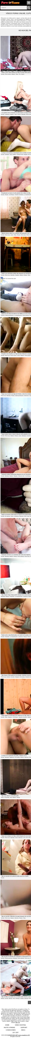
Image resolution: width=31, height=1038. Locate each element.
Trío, (20, 74)
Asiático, (14, 154)
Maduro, (13, 74)
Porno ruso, (7, 235)
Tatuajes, (16, 476)
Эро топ (17, 1022)
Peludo (18, 797)
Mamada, (23, 114)
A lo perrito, (6, 797)
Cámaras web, (20, 154)
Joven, (11, 235)
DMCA (23, 1030)
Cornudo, (12, 677)
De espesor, (7, 516)
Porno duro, (23, 235)
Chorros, (3, 315)
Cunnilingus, (11, 194)
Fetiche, (19, 114)
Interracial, (26, 395)
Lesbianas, (7, 114)
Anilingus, (7, 154)
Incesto (2, 877)
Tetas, (17, 74)
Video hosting (20, 1025)
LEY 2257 (16, 1032)
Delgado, (26, 154)
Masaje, (25, 636)
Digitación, (12, 757)
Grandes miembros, (19, 194)
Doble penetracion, (9, 315)
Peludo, (6, 194)
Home (7, 1025)
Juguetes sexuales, (23, 717)
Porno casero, (8, 74)
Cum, (24, 837)
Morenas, (21, 516)
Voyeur (22, 74)
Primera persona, (9, 958)
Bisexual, (21, 837)
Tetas (29, 275)
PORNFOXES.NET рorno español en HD (18, 1035)
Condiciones (11, 1030)
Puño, (28, 235)
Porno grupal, (28, 355)
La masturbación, (18, 315)
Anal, (11, 154)
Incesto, (2, 74)
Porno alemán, (25, 315)
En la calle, (28, 837)
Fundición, (12, 596)
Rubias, (25, 275)
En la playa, (22, 677)
